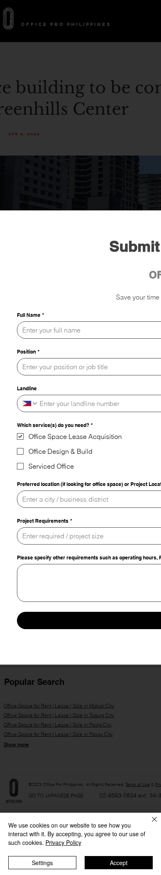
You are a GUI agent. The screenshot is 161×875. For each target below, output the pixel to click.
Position (28, 352)
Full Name (30, 315)
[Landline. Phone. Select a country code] (30, 403)
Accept (119, 862)
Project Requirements (44, 521)
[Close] (149, 824)
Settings (42, 862)
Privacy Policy (63, 842)
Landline (27, 388)
